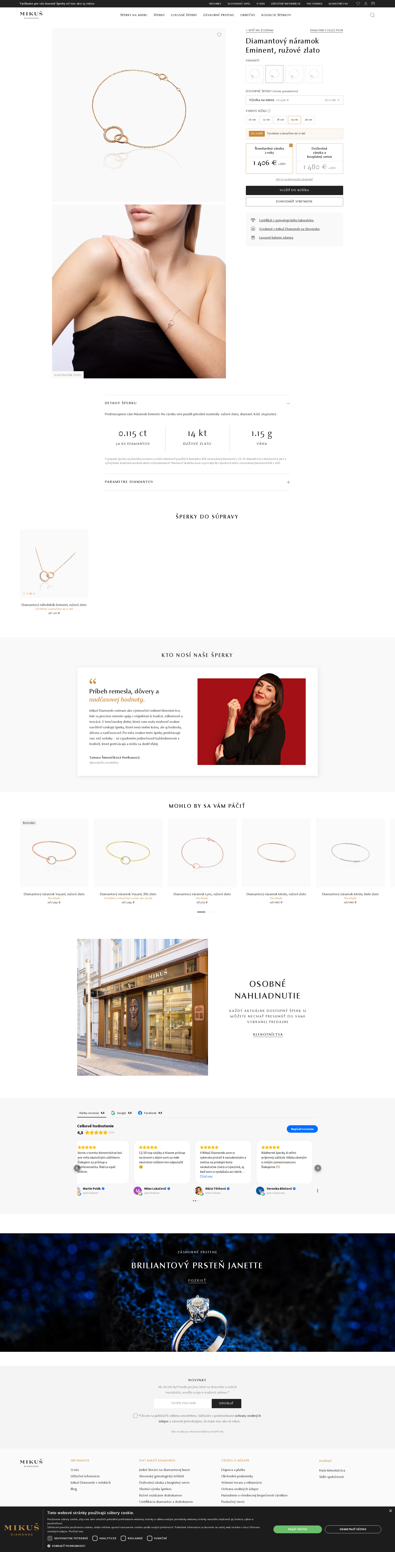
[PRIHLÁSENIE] (365, 3)
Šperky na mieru (134, 15)
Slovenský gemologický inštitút (161, 1476)
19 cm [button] (294, 120)
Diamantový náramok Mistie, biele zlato (350, 894)
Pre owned (314, 4)
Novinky (215, 4)
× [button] (390, 1510)
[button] (77, 1168)
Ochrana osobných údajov (240, 1489)
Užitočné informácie (286, 4)
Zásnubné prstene (218, 15)
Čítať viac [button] (150, 1176)
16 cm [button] (252, 120)
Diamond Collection (326, 30)
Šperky (159, 15)
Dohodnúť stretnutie (294, 201)
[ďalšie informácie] (269, 110)
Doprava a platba (233, 1470)
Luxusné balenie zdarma (276, 237)
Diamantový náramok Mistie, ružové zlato (276, 894)
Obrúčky (247, 15)
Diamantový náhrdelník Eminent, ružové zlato (54, 605)
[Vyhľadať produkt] (372, 15)
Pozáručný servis (233, 1502)
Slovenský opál (239, 4)
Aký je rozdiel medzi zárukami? (294, 179)
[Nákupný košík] (373, 3)
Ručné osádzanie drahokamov (160, 1495)
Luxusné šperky (184, 15)
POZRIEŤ (197, 1281)
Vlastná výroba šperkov (155, 1489)
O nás (261, 4)
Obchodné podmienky (237, 1476)
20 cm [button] (308, 120)
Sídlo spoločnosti (331, 1477)
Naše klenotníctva (332, 1470)
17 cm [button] (266, 120)
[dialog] (197, 1529)
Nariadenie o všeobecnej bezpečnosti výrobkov (254, 1495)
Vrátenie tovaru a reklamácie (241, 1483)
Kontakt (325, 1461)
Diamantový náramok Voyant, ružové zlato (54, 894)
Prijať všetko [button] (297, 1529)
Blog (74, 1489)
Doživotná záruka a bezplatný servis (164, 1483)
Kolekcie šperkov (276, 15)
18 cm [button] (280, 120)
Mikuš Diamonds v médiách (91, 1483)
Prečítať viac (76, 1531)
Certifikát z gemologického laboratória (286, 220)
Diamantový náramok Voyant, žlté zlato (128, 894)
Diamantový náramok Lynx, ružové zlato (202, 894)
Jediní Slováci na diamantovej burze (164, 1470)
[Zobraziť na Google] (81, 1191)
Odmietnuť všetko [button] (353, 1529)
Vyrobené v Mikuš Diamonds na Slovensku (289, 229)
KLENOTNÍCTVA (268, 1035)
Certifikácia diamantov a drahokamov (166, 1502)
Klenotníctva (338, 4)
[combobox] (294, 100)
